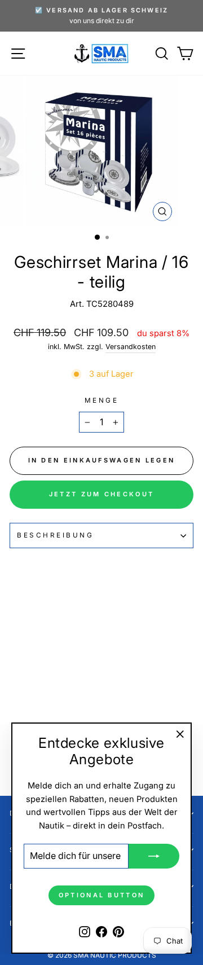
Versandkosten (130, 346)
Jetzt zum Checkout (101, 494)
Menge (102, 400)
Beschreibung (55, 535)
